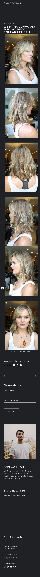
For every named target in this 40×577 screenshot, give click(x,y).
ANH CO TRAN (25, 351)
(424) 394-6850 (9, 549)
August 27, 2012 (10, 23)
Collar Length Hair (11, 361)
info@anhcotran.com (11, 546)
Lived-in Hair (24, 361)
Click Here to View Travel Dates (14, 496)
